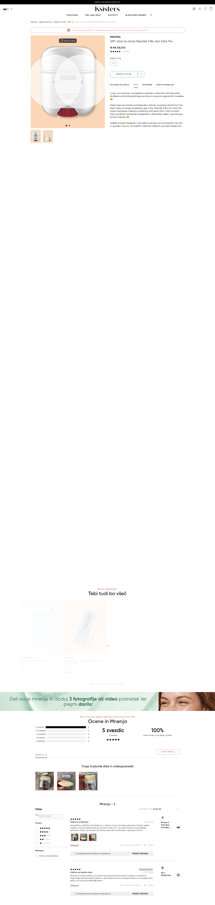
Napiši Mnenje (168, 752)
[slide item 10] (118, 683)
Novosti (113, 15)
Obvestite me (123, 74)
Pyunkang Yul (29, 658)
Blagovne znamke (136, 15)
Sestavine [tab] (147, 85)
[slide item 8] (112, 683)
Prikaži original (140, 853)
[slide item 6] (106, 683)
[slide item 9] (115, 683)
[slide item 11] (121, 683)
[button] (36, 136)
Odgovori (74, 845)
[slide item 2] (69, 125)
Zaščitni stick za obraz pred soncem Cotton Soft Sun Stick (84, 662)
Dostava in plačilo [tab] (119, 85)
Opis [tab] (136, 85)
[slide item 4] (100, 683)
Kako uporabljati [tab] (165, 85)
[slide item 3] (97, 683)
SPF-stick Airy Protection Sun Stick (36, 661)
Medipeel (115, 36)
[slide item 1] (66, 125)
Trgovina (72, 15)
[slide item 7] (109, 683)
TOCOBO (69, 658)
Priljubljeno (93, 15)
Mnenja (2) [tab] (41, 755)
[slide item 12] (124, 683)
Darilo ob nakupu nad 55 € (107, 2)
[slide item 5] (103, 683)
